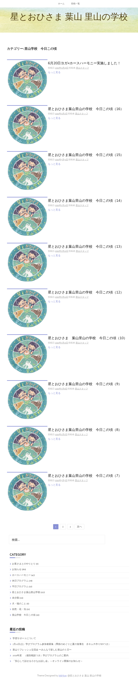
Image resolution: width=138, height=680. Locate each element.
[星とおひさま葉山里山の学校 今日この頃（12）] (27, 308)
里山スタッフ (82, 67)
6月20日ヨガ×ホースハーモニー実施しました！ (84, 63)
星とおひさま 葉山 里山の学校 (69, 17)
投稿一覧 (75, 3)
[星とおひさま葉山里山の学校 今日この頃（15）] (27, 170)
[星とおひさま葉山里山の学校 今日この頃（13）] (27, 262)
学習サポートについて (24, 638)
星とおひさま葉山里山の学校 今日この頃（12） (86, 293)
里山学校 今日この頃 (23, 614)
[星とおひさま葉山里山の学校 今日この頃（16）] (27, 125)
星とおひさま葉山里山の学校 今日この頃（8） (85, 430)
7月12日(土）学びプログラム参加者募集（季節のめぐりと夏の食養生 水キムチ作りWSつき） (62, 644)
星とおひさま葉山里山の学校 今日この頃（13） (86, 247)
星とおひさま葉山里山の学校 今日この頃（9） (85, 384)
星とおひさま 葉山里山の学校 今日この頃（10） (87, 338)
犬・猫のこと (19, 603)
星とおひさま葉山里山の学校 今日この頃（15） (86, 155)
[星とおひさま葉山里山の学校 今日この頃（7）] (27, 491)
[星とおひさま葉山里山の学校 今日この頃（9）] (27, 400)
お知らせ (16, 569)
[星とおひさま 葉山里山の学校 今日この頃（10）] (27, 354)
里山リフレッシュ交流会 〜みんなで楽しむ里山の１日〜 (42, 649)
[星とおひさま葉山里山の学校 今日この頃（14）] (27, 216)
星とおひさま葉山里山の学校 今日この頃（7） (85, 476)
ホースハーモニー (21, 575)
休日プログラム (20, 580)
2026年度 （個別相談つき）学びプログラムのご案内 (40, 655)
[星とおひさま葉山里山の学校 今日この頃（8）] (27, 445)
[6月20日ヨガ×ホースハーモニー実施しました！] (27, 79)
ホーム (61, 3)
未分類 (15, 597)
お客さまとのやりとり (23, 563)
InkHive (62, 675)
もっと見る (54, 72)
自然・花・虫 (19, 609)
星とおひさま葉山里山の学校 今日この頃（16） (86, 109)
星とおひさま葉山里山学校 (26, 592)
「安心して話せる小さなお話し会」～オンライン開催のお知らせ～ (48, 661)
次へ (79, 526)
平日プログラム (20, 586)
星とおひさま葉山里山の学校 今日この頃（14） (86, 201)
